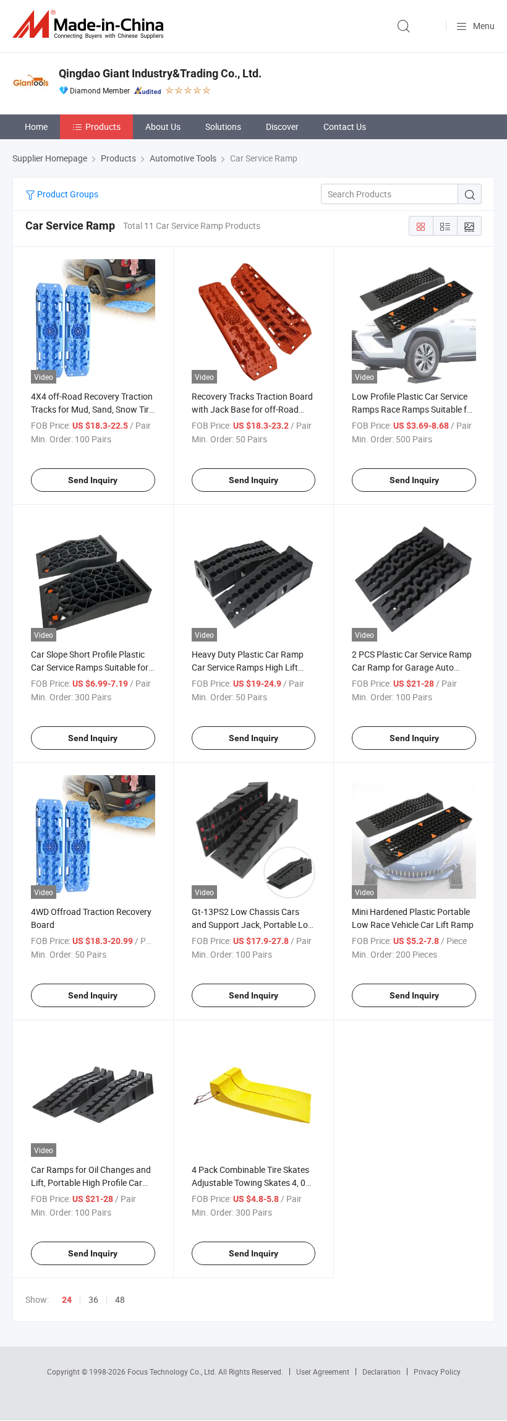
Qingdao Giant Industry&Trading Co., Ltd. (160, 73)
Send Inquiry (92, 480)
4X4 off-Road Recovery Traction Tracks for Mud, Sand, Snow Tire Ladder (92, 409)
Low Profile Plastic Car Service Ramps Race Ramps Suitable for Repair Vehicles (413, 409)
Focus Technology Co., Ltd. (172, 1371)
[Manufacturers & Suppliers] (90, 24)
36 (93, 1299)
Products (103, 126)
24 (67, 1300)
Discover (282, 126)
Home (36, 126)
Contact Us (344, 126)
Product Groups (66, 194)
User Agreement (322, 1371)
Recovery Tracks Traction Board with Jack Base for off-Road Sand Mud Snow (252, 409)
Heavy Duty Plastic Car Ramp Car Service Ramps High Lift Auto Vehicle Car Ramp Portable (253, 667)
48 (120, 1299)
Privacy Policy (437, 1371)
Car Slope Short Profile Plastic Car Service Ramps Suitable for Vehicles (89, 667)
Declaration (381, 1371)
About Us (163, 126)
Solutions (223, 126)
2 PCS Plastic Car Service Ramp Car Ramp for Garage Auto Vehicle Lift (412, 667)
